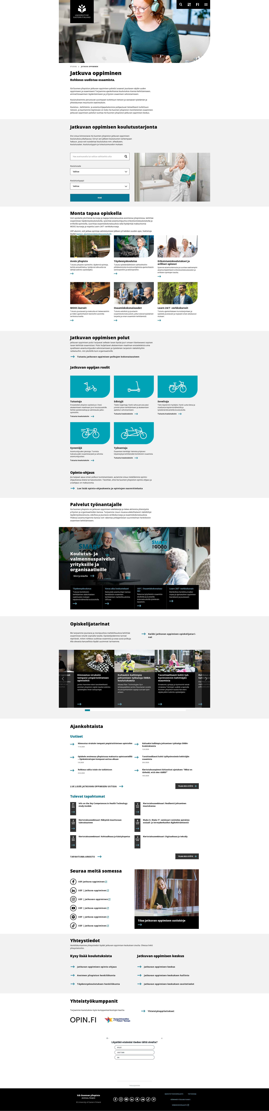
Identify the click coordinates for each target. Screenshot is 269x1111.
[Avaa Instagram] (121, 1099)
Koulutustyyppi (77, 180)
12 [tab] (142, 710)
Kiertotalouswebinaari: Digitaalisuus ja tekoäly (165, 836)
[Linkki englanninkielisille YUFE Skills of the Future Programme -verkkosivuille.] (117, 1020)
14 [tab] (153, 710)
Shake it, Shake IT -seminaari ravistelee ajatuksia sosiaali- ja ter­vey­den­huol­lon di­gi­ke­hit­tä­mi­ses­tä (166, 821)
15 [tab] (158, 710)
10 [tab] (132, 710)
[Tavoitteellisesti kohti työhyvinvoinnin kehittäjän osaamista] (136, 759)
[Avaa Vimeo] (153, 1099)
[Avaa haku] (181, 4)
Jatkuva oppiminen (89, 67)
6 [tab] (112, 710)
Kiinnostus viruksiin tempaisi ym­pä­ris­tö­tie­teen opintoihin (105, 743)
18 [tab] (173, 710)
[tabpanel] (94, 679)
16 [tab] (163, 710)
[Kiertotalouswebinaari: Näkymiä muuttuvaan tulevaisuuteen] (73, 828)
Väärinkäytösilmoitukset (181, 1099)
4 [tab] (102, 710)
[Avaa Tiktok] (148, 1099)
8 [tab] (122, 710)
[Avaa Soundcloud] (142, 1099)
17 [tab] (168, 710)
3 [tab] (97, 710)
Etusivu (73, 67)
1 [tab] (87, 710)
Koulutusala (75, 166)
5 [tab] (107, 710)
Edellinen (63, 679)
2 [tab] (92, 710)
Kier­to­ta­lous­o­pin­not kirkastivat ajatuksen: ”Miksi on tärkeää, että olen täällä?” (167, 770)
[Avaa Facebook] (115, 1099)
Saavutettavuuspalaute (174, 1094)
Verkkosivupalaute (179, 1106)
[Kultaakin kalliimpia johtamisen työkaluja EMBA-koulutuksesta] (136, 746)
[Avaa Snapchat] (137, 1099)
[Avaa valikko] (206, 4)
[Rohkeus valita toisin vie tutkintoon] (72, 772)
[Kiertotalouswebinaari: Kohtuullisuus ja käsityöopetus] (73, 845)
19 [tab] (178, 710)
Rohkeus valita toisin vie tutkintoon (95, 769)
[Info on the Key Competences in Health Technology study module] (73, 812)
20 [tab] (183, 710)
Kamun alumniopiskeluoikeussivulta (92, 234)
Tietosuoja (192, 1094)
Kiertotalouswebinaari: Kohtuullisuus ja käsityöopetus (104, 836)
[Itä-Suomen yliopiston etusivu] (82, 11)
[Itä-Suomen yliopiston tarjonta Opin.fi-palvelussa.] (83, 1020)
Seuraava (206, 679)
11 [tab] (137, 710)
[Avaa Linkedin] (131, 1099)
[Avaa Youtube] (126, 1099)
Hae (100, 197)
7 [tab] (117, 710)
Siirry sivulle (81, 576)
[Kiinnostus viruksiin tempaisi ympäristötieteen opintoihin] (72, 746)
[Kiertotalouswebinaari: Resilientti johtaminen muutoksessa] (137, 812)
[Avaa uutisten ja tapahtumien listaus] (189, 4)
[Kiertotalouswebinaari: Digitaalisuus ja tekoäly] (137, 845)
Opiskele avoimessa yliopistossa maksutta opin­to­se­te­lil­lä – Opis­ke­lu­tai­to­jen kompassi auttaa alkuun (105, 757)
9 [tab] (127, 710)
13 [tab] (147, 710)
